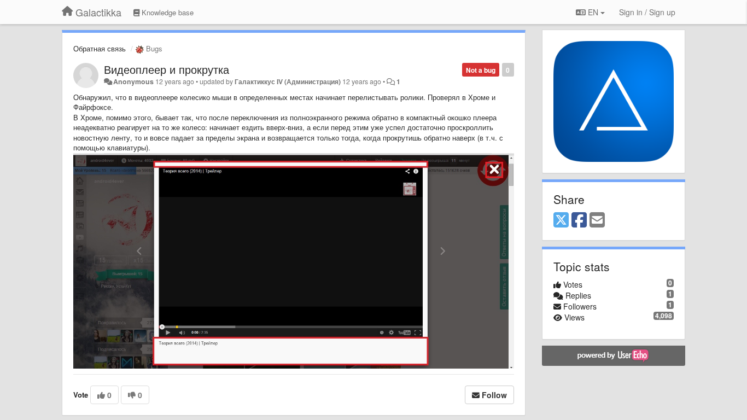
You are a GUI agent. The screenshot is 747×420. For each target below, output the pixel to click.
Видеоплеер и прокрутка (166, 69)
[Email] (597, 220)
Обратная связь (99, 48)
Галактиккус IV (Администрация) (288, 81)
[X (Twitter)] (561, 220)
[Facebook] (579, 220)
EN (593, 12)
